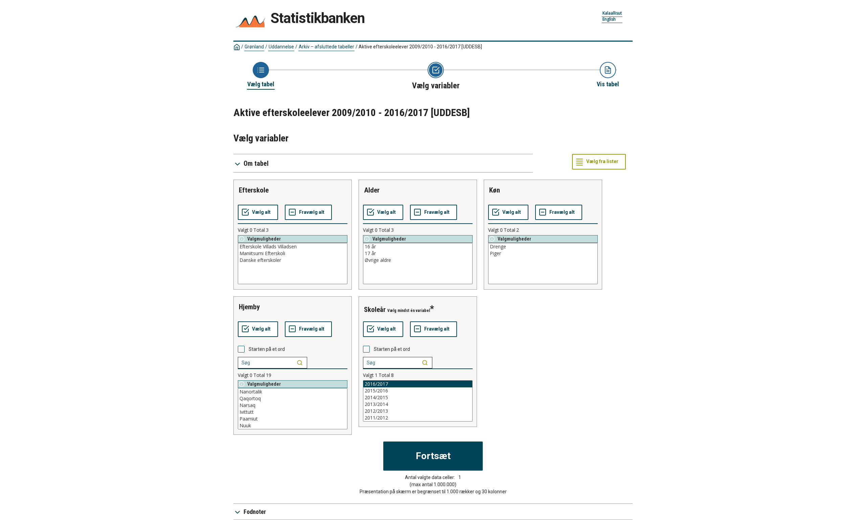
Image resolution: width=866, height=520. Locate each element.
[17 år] (417, 253)
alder (372, 190)
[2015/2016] (417, 390)
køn (494, 190)
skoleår (375, 310)
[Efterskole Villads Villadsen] (292, 246)
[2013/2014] (417, 404)
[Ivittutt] (292, 412)
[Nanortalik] (292, 391)
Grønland (254, 46)
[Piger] (542, 253)
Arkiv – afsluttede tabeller (326, 46)
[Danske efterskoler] (292, 260)
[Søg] (299, 362)
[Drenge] (542, 246)
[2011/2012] (417, 417)
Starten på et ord (267, 349)
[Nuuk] (292, 425)
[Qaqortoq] (292, 398)
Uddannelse (281, 46)
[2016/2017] (417, 384)
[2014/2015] (417, 397)
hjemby (249, 307)
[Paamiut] (292, 418)
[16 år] (417, 246)
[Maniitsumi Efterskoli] (292, 253)
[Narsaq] (292, 405)
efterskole (254, 190)
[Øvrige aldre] (417, 260)
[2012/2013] (417, 411)
